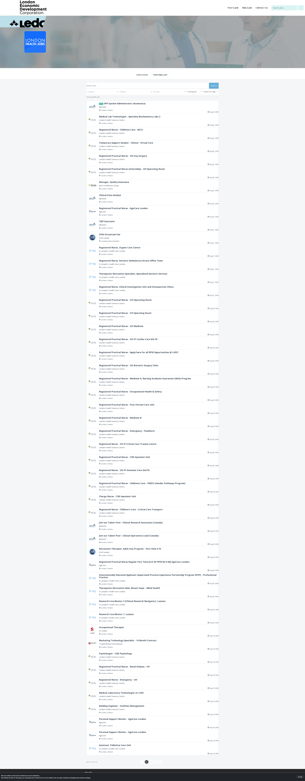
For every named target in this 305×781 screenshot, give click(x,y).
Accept (300, 777)
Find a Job (247, 8)
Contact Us (262, 8)
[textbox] (102, 92)
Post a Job (233, 8)
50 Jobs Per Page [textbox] (209, 92)
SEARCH (214, 86)
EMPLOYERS (142, 74)
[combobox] (102, 92)
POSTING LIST (160, 74)
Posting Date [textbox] (192, 92)
